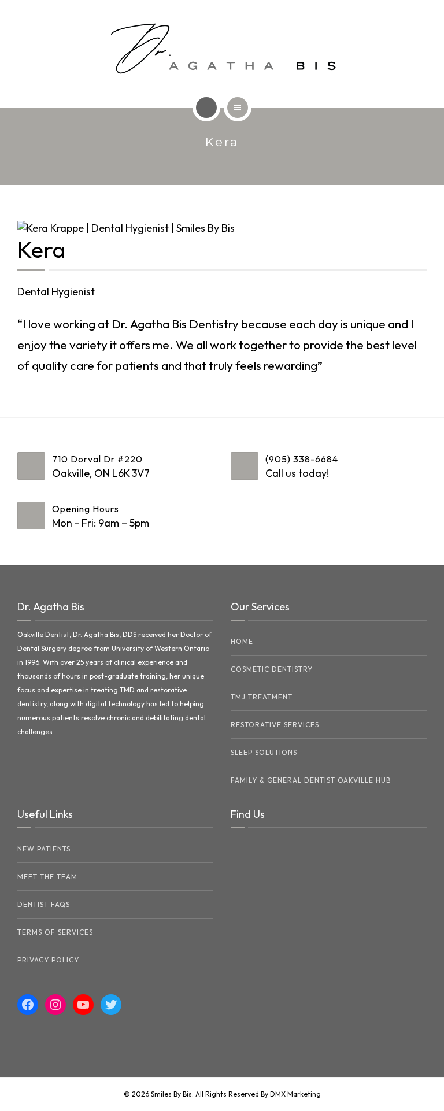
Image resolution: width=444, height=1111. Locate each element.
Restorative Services (275, 724)
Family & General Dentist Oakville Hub (311, 780)
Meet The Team (47, 876)
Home (242, 641)
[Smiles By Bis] (222, 48)
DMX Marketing (295, 1094)
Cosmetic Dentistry (272, 669)
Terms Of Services (55, 932)
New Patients (44, 849)
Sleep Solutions (264, 752)
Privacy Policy (48, 960)
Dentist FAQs (43, 904)
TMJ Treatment (262, 696)
